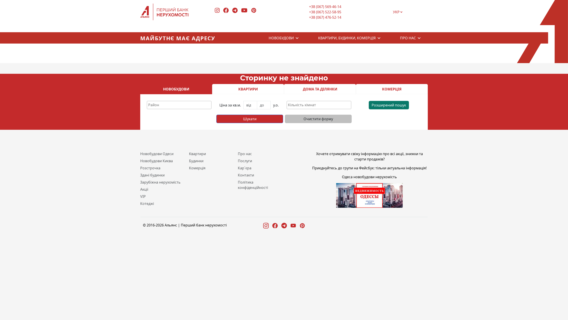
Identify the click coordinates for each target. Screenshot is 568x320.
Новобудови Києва (156, 160)
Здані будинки (152, 175)
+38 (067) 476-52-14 (325, 17)
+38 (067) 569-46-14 (325, 6)
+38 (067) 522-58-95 (325, 12)
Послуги (245, 160)
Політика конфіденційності (253, 185)
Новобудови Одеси (157, 153)
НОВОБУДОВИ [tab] (176, 89)
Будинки (196, 160)
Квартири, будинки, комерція (347, 38)
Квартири (197, 153)
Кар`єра (244, 168)
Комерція (197, 168)
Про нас (408, 38)
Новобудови (281, 38)
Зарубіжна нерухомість (160, 182)
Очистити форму (318, 118)
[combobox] (179, 105)
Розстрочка (150, 168)
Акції (144, 189)
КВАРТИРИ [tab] (248, 89)
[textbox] (180, 105)
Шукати (249, 118)
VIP (143, 196)
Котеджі (147, 203)
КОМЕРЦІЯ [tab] (392, 89)
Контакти (246, 175)
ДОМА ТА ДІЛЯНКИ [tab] (320, 89)
